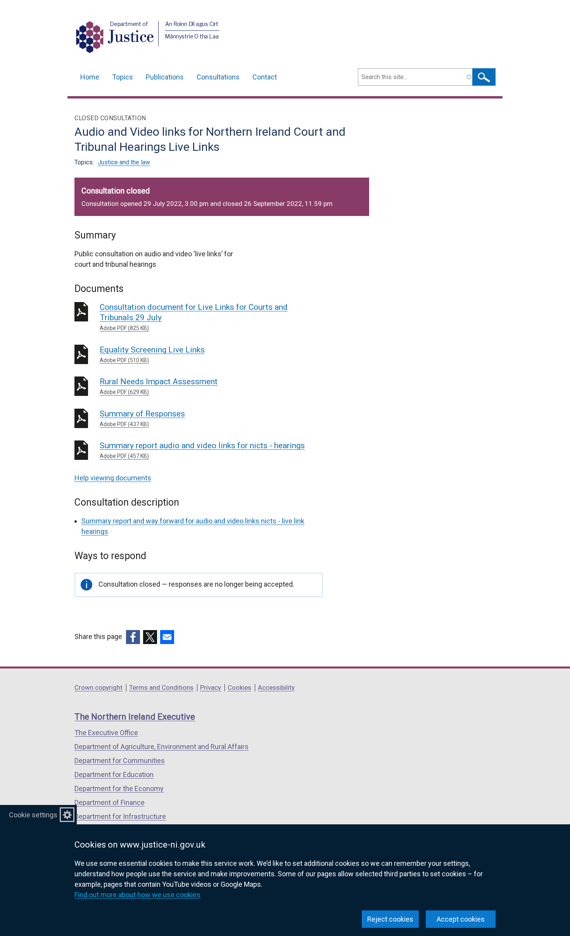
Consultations (218, 77)
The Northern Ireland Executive (134, 717)
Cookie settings (33, 815)
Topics (122, 77)
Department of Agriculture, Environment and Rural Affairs (161, 747)
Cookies (239, 687)
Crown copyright (98, 687)
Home (89, 77)
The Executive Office (106, 733)
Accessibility (276, 687)
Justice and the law (124, 162)
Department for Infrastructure (120, 816)
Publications (165, 77)
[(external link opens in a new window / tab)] (133, 637)
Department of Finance (109, 802)
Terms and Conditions (161, 687)
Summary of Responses (142, 418)
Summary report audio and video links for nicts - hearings (202, 450)
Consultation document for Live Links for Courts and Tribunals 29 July (194, 316)
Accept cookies (461, 919)
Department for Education (114, 774)
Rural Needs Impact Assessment (159, 386)
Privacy (210, 687)
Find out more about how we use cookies (137, 895)
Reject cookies (390, 919)
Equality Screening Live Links (152, 354)
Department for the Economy (119, 788)
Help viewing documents (112, 478)
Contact (264, 77)
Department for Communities (119, 760)
